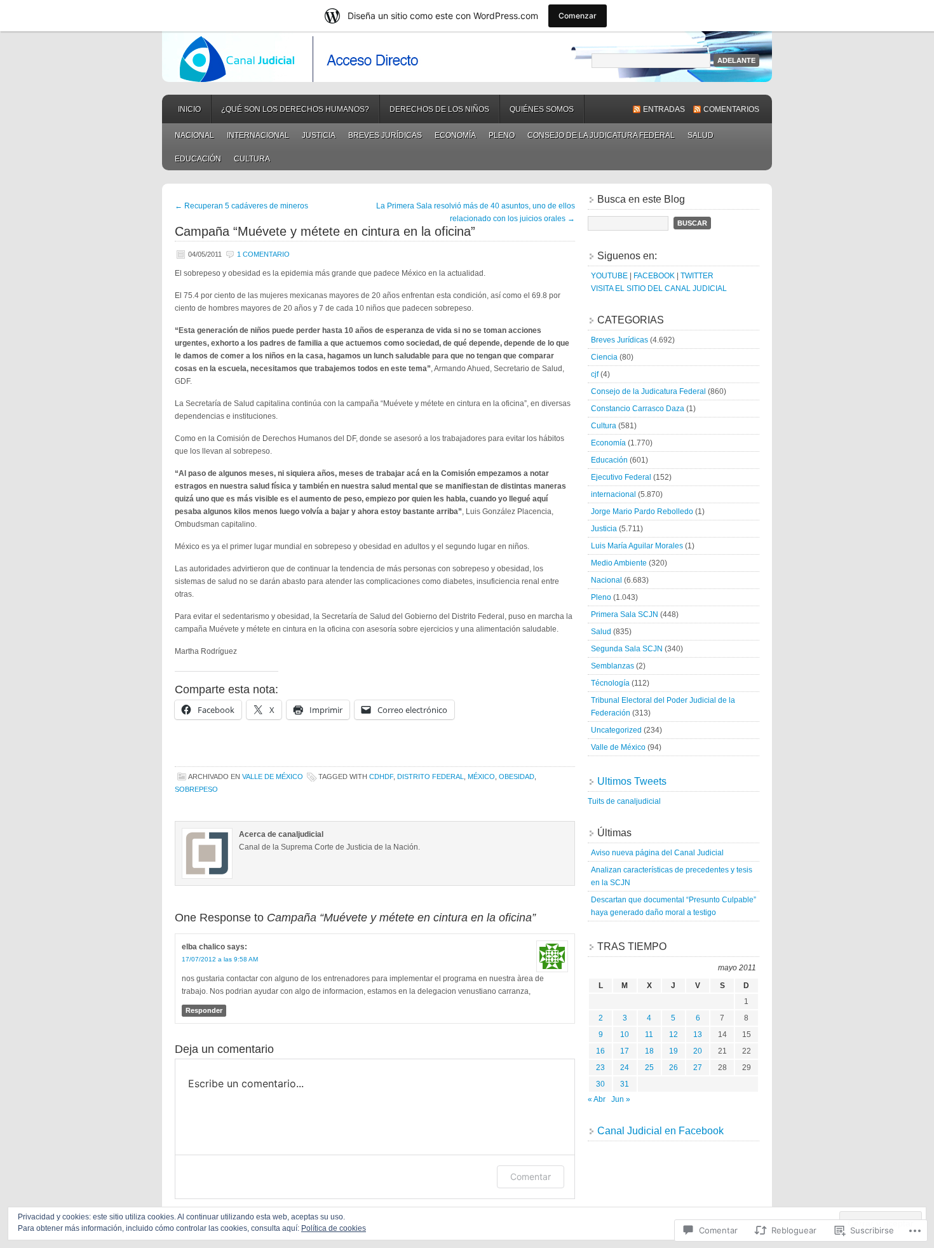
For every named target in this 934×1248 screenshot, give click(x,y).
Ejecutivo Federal (621, 477)
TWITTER (697, 275)
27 (697, 1067)
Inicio (189, 109)
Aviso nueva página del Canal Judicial (657, 852)
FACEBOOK (654, 275)
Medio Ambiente (619, 563)
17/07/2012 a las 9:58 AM (220, 959)
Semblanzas (612, 665)
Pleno (502, 135)
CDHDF (381, 776)
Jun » (620, 1099)
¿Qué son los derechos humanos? (295, 109)
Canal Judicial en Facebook (660, 1130)
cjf (595, 374)
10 (624, 1034)
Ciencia (604, 357)
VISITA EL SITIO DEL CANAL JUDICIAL (659, 288)
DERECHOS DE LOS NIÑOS (439, 109)
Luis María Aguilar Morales (637, 545)
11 (649, 1034)
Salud (700, 135)
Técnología (610, 683)
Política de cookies (333, 1228)
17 (624, 1051)
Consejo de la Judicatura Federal (601, 135)
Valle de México (272, 776)
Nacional (194, 135)
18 (649, 1051)
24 (624, 1067)
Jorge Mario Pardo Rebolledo (642, 511)
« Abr (597, 1099)
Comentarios (731, 109)
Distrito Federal (430, 776)
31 (624, 1084)
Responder (204, 1010)
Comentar (530, 1176)
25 (649, 1067)
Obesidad (516, 776)
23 (600, 1067)
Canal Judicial (467, 56)
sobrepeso (196, 789)
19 (673, 1051)
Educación (198, 158)
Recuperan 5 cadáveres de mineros (241, 205)
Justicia (318, 135)
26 (673, 1067)
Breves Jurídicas (385, 135)
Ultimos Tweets (632, 781)
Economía (455, 135)
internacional (258, 135)
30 (600, 1084)
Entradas (664, 109)
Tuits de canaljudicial (624, 801)
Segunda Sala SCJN (627, 648)
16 (600, 1051)
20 (697, 1051)
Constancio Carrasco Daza (637, 408)
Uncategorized (616, 730)
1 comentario (263, 254)
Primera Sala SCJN (624, 614)
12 (673, 1034)
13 (697, 1034)
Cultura (252, 158)
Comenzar (577, 15)
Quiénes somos (542, 109)
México (481, 776)
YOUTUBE (609, 275)
